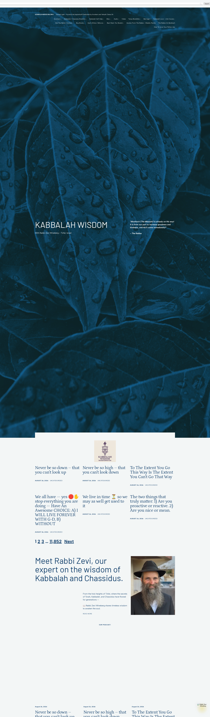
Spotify (134, 244)
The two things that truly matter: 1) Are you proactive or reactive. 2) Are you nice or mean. (151, 504)
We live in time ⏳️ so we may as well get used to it (105, 501)
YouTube (134, 239)
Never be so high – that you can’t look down (104, 470)
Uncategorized (56, 480)
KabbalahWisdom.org (44, 14)
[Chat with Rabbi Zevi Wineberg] (202, 708)
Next (69, 541)
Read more (87, 614)
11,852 (56, 541)
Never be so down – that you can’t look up (57, 470)
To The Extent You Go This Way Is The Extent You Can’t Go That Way (151, 472)
